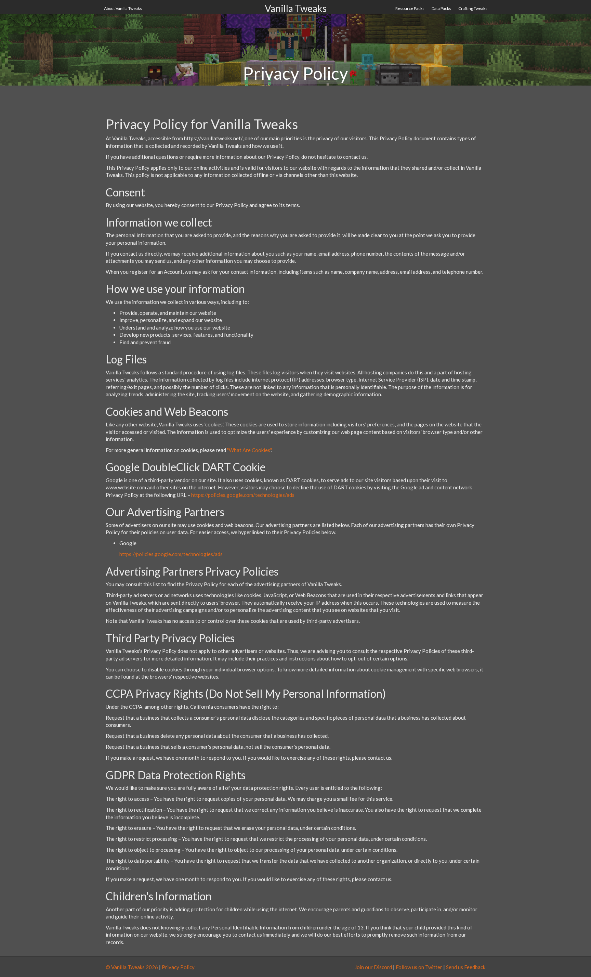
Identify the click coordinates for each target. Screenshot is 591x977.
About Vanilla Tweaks (123, 8)
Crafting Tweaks (472, 8)
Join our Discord (373, 967)
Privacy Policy (178, 967)
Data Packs (441, 8)
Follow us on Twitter (419, 967)
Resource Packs (409, 8)
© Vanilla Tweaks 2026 (132, 967)
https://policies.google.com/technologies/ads (242, 495)
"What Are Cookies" (249, 450)
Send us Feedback (465, 967)
